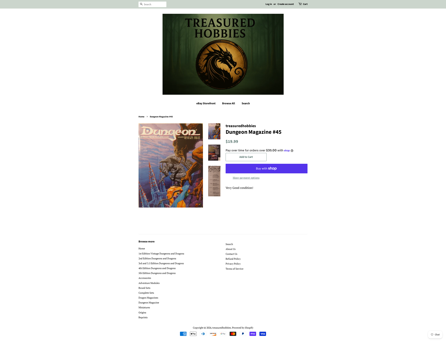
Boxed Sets (144, 288)
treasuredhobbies (221, 327)
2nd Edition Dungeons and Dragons (157, 258)
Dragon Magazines (148, 297)
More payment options (246, 177)
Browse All (228, 103)
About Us (231, 249)
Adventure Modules (149, 283)
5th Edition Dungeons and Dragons (157, 273)
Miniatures (144, 307)
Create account (286, 4)
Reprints (143, 317)
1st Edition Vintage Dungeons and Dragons (161, 253)
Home (141, 116)
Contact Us (231, 253)
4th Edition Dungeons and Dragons (157, 268)
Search (246, 103)
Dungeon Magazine (149, 302)
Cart (305, 4)
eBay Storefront (206, 103)
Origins (142, 312)
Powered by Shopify (242, 327)
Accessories (145, 278)
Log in (269, 4)
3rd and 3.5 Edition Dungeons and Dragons (161, 263)
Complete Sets (146, 292)
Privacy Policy (233, 263)
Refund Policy (233, 258)
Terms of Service (234, 268)
